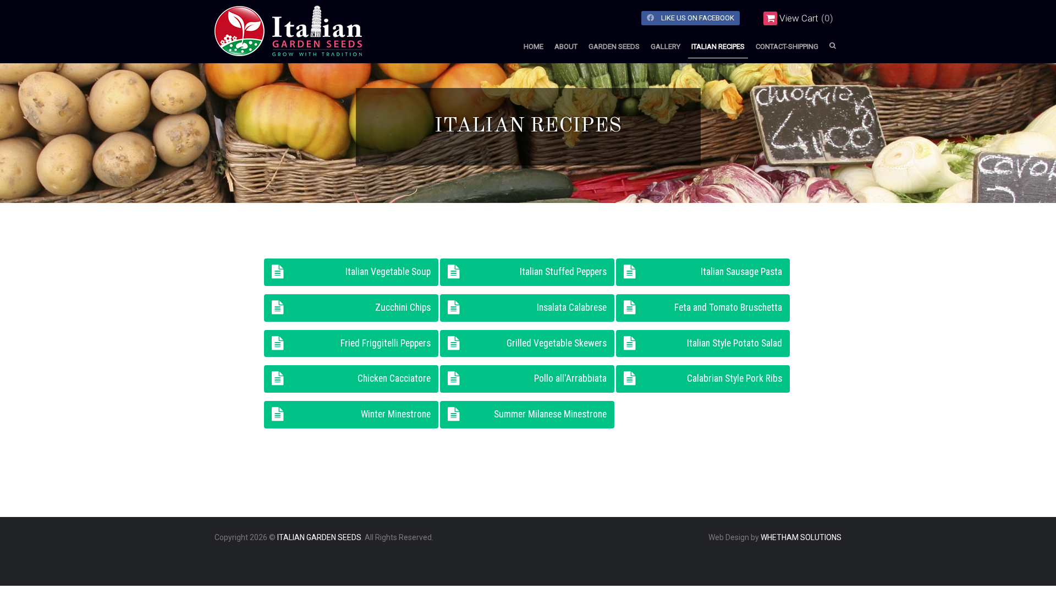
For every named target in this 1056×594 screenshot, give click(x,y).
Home (533, 46)
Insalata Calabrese (572, 307)
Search (832, 45)
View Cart (798, 18)
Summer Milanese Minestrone (550, 414)
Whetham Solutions (801, 537)
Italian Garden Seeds (319, 537)
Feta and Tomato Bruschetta (728, 307)
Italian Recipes (718, 46)
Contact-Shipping (787, 46)
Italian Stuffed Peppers (563, 271)
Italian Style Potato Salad (734, 343)
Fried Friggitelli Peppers (385, 343)
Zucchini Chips (403, 307)
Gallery (665, 46)
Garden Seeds (614, 46)
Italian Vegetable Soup (388, 271)
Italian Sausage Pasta (741, 271)
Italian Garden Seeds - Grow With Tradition (314, 47)
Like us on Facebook (696, 18)
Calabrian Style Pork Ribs (734, 378)
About (566, 46)
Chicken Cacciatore (394, 378)
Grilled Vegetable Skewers (557, 343)
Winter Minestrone (396, 414)
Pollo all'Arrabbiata (570, 378)
